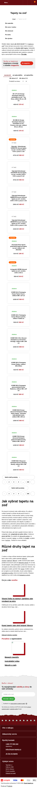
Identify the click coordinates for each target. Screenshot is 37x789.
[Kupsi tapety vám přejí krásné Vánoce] (18, 621)
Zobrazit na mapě (11, 773)
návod (22, 569)
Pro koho (8, 34)
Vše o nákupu (7, 728)
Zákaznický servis (9, 734)
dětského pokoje (23, 562)
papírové (9, 560)
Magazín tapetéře (12, 657)
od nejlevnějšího (17, 75)
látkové (15, 560)
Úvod (13, 19)
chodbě (27, 538)
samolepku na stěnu (7, 573)
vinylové (4, 560)
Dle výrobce (8, 38)
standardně (7, 75)
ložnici (14, 538)
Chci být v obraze (8, 699)
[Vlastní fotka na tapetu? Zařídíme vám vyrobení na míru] (18, 595)
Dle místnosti (9, 31)
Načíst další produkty (11, 477)
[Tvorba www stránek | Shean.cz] (9, 786)
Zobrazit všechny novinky (9, 635)
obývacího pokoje (25, 536)
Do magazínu (26, 63)
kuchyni (8, 540)
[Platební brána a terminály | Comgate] (18, 780)
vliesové (24, 558)
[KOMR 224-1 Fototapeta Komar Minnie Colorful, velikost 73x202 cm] (18, 307)
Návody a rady (10, 665)
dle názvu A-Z (13, 78)
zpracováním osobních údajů (17, 703)
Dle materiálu (9, 23)
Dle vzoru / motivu (10, 27)
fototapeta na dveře (24, 575)
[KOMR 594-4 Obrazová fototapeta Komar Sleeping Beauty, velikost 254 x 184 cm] (18, 453)
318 (28, 482)
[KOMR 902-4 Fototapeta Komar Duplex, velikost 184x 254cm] (18, 354)
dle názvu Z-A (23, 78)
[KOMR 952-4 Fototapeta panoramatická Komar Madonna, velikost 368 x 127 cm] (18, 377)
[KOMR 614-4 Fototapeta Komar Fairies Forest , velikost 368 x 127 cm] (18, 284)
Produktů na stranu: (14, 81)
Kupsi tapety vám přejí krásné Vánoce (17, 625)
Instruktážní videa (12, 661)
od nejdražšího (28, 75)
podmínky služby (14, 709)
